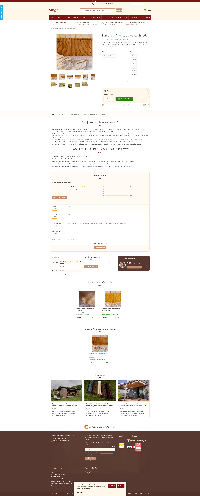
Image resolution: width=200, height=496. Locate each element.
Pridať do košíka (125, 99)
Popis (54, 114)
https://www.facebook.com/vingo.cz (86, 472)
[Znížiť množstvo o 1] (105, 99)
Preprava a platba (65, 4)
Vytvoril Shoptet (133, 494)
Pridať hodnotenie (59, 197)
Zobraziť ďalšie (100, 247)
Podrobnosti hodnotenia (121, 39)
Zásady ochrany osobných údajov (61, 481)
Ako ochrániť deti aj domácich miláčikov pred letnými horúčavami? (99, 404)
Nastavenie (80, 492)
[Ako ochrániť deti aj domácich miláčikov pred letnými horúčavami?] (100, 391)
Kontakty (74, 4)
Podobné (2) (62, 114)
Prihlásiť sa (91, 459)
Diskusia (84, 114)
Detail (93, 317)
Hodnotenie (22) (74, 114)
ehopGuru (146, 494)
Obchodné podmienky (58, 474)
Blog (56, 4)
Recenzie (102, 114)
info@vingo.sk (59, 438)
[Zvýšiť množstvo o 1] (110, 99)
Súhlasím (120, 485)
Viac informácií (93, 488)
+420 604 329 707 (61, 441)
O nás (50, 4)
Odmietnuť (112, 485)
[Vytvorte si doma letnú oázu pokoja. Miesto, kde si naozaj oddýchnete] (66, 391)
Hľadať (119, 10)
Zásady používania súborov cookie (61, 483)
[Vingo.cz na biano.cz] (138, 447)
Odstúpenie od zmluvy (58, 479)
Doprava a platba (56, 472)
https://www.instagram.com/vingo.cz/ (89, 472)
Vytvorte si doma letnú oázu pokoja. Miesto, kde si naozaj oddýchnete (65, 405)
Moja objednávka (56, 486)
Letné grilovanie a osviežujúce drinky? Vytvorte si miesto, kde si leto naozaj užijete (133, 405)
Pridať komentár (91, 266)
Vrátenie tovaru (55, 476)
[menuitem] (52, 17)
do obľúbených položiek (131, 105)
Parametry (93, 114)
